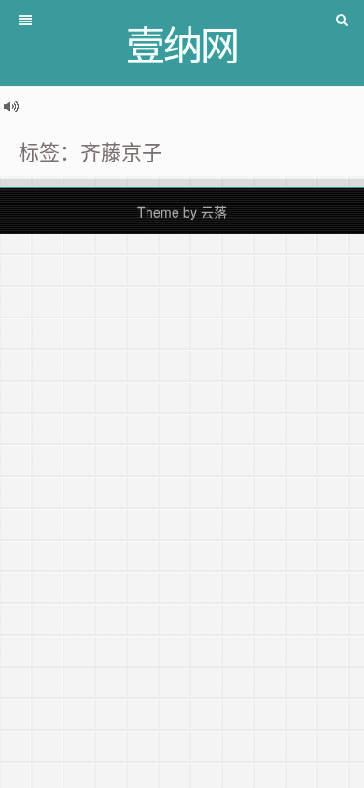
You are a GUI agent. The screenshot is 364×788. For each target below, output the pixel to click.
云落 (214, 212)
